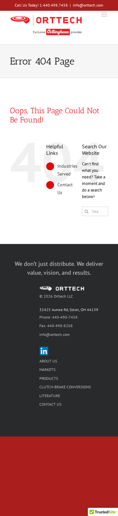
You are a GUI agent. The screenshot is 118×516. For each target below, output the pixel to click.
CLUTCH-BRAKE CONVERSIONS (65, 386)
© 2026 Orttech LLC (56, 296)
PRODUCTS (48, 378)
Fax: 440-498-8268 (56, 325)
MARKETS (47, 369)
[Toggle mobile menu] (104, 14)
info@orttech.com (88, 5)
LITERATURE (49, 395)
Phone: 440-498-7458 (58, 317)
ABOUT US (48, 361)
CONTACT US (50, 404)
